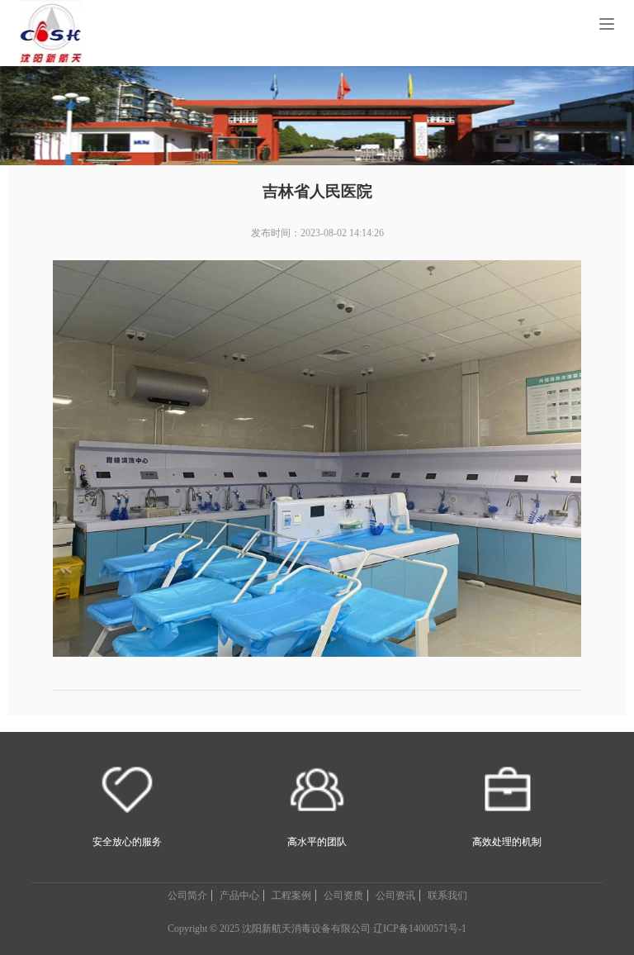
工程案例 (291, 895)
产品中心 (239, 895)
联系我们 (447, 895)
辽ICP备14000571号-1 (419, 928)
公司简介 (187, 895)
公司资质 (343, 895)
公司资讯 (395, 895)
